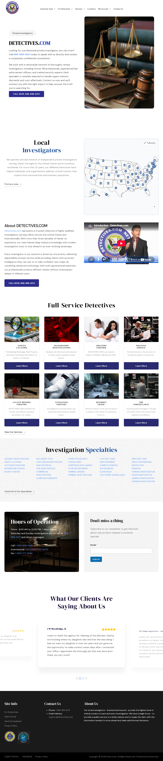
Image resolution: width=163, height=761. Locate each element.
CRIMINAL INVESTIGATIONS (80, 475)
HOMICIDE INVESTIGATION (143, 481)
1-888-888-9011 (23, 545)
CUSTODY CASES (107, 459)
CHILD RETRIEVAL (44, 465)
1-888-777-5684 (24, 553)
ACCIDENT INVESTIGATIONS (16, 459)
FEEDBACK (27, 756)
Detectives (153, 756)
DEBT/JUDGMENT (107, 462)
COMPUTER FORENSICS (46, 478)
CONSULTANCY (75, 462)
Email (93, 545)
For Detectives (64, 9)
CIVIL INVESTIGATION (45, 468)
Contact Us (118, 9)
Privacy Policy (10, 725)
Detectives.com (12, 230)
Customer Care (46, 9)
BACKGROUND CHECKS (14, 468)
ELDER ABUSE (106, 472)
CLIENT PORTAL (11, 756)
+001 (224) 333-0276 (36, 549)
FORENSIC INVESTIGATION (143, 472)
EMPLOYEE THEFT (139, 459)
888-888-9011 (21, 54)
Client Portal (10, 716)
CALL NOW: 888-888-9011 (26, 94)
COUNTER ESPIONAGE (78, 468)
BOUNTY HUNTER (12, 472)
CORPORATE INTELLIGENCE (80, 465)
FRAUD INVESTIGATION (142, 475)
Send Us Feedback (13, 721)
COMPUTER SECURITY (78, 459)
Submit (96, 559)
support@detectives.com (61, 717)
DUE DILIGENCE (106, 468)
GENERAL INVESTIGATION (143, 478)
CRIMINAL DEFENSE (76, 472)
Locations (91, 9)
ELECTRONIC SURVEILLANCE (112, 475)
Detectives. (111, 756)
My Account (103, 9)
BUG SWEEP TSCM (44, 459)
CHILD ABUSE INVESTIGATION (49, 462)
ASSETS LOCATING (12, 462)
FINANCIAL (136, 468)
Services (78, 9)
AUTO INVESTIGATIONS (14, 465)
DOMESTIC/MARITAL (109, 465)
